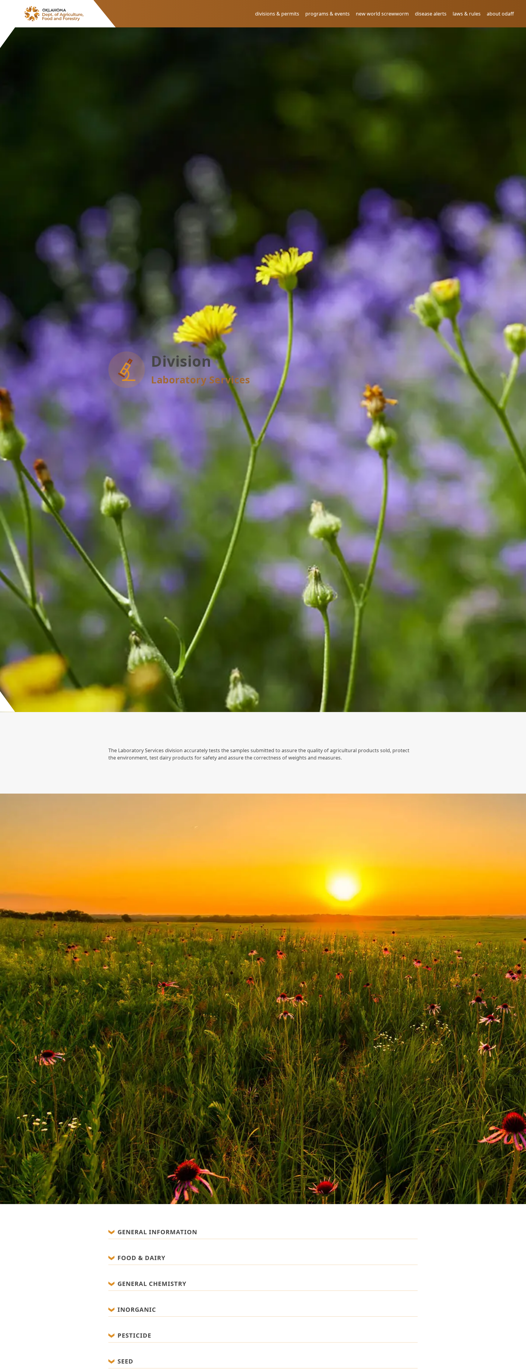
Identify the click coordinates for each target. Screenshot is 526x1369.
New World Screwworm (382, 13)
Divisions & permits (277, 13)
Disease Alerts (431, 13)
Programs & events (327, 13)
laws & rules (467, 13)
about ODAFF (500, 13)
